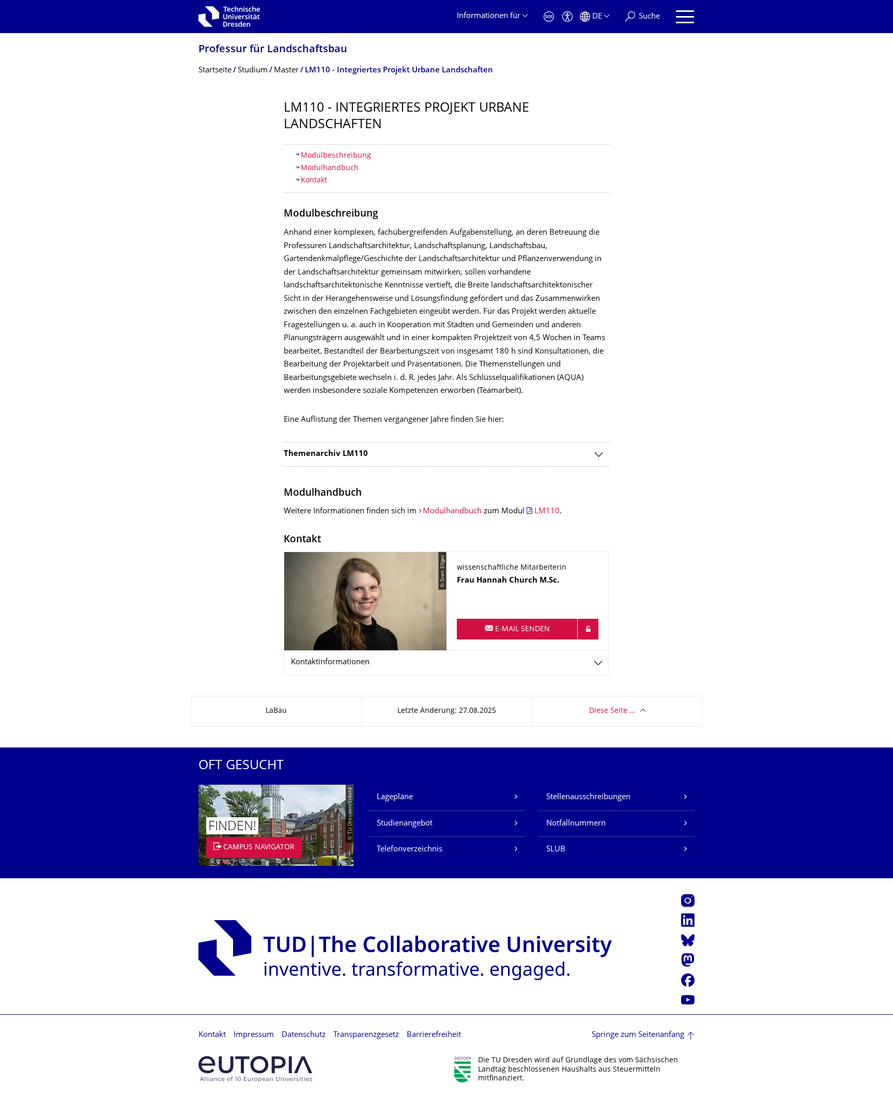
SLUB (555, 849)
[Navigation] (685, 16)
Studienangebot (405, 824)
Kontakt (314, 180)
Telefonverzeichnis (409, 849)
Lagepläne (395, 797)
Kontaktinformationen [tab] (330, 662)
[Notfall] (549, 17)
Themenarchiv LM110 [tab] (326, 454)
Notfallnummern (576, 824)
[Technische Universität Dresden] (229, 16)
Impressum (254, 1035)
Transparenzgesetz (366, 1035)
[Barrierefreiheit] (567, 17)
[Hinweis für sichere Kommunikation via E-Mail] (588, 629)
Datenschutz (304, 1035)
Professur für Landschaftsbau (272, 50)
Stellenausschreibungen (588, 797)
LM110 (547, 511)
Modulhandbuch (330, 168)
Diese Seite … (612, 711)
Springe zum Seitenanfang (638, 1035)
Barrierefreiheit (434, 1035)
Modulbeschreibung (336, 155)
